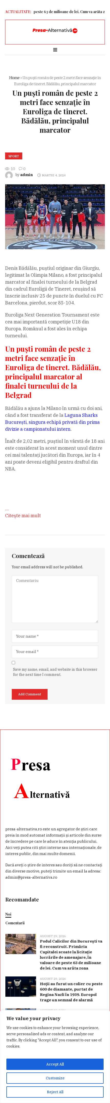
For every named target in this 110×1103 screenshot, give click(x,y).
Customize (55, 1078)
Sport (13, 156)
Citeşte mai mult (23, 516)
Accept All (55, 1064)
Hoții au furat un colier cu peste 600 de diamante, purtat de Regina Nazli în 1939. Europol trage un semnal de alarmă (71, 991)
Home (14, 77)
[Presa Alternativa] (55, 30)
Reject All (55, 1092)
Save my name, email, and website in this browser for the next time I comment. (55, 672)
